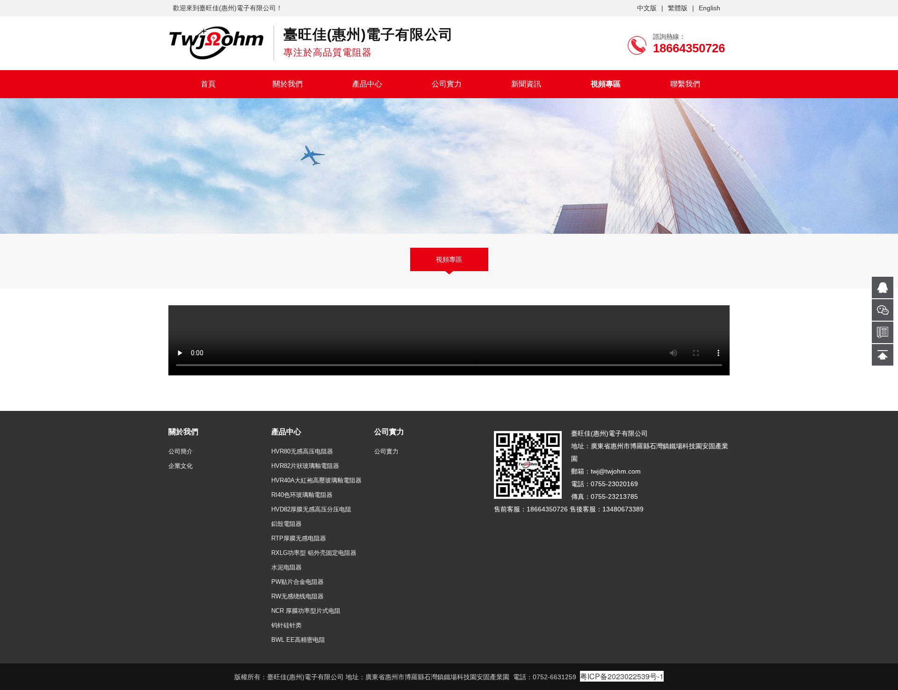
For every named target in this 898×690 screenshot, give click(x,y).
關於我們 (288, 84)
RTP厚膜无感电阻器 (298, 538)
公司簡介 (180, 451)
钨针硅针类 (286, 625)
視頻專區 (606, 84)
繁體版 (678, 8)
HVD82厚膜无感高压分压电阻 (311, 509)
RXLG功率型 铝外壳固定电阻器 (313, 552)
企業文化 (180, 465)
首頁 (208, 84)
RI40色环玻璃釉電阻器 (302, 494)
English (709, 8)
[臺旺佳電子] (216, 42)
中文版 (647, 8)
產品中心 (367, 84)
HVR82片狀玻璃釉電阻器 (305, 465)
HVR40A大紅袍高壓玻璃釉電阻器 (316, 480)
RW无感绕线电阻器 (297, 596)
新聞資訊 (526, 84)
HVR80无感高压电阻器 (302, 451)
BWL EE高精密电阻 (298, 639)
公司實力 (447, 84)
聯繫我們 (685, 84)
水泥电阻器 (286, 567)
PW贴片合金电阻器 (297, 581)
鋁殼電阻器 (286, 523)
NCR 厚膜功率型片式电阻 (305, 610)
